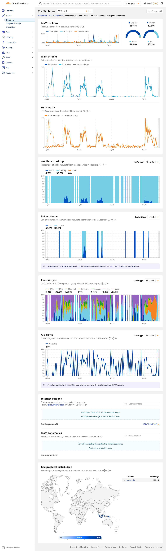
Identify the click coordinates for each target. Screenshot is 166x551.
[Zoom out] (116, 531)
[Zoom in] (116, 527)
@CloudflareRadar (55, 404)
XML (107, 289)
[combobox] (81, 3)
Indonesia (131, 480)
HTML (51, 289)
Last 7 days (155, 11)
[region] (80, 504)
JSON (61, 289)
